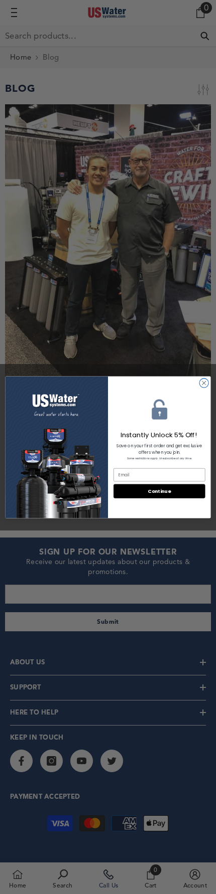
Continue (159, 490)
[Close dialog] (203, 382)
